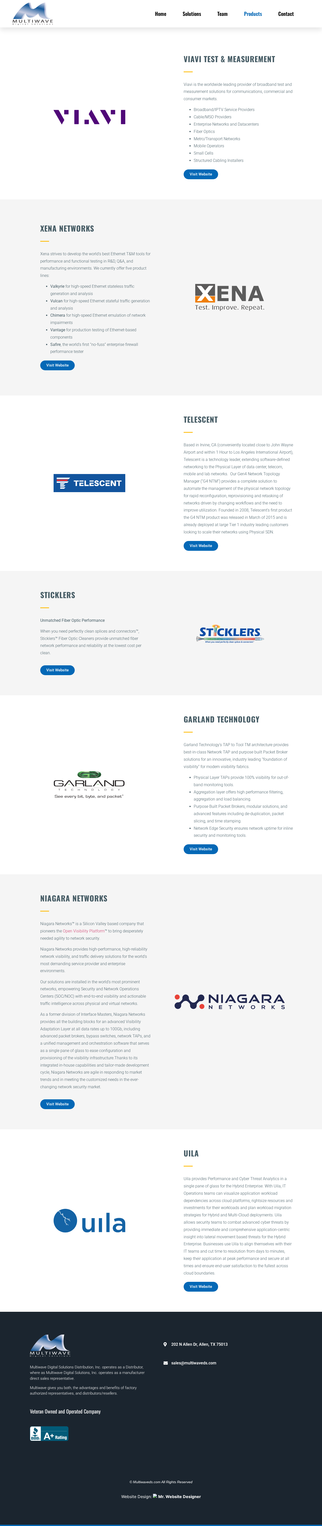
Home (160, 13)
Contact (286, 13)
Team (222, 13)
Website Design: (161, 1496)
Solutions (192, 13)
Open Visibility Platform (84, 931)
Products (253, 13)
